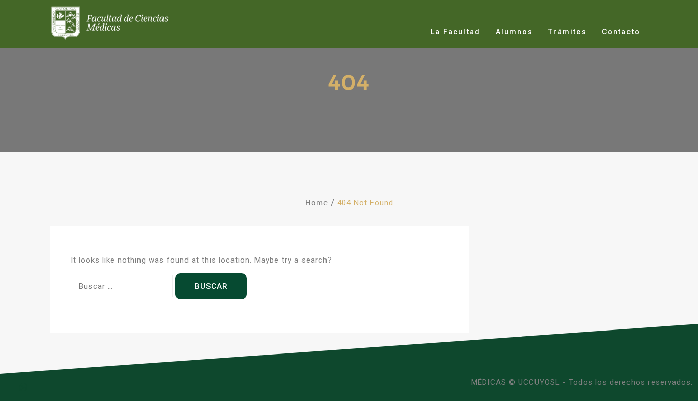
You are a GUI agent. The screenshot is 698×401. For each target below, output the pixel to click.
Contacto (621, 32)
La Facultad (455, 32)
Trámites (567, 32)
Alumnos (514, 32)
